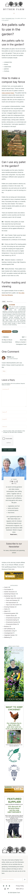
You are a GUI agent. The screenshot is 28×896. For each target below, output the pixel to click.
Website (4, 426)
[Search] (24, 879)
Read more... (14, 534)
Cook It (6, 587)
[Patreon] (8, 889)
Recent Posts (10, 301)
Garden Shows (10, 615)
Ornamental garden (9, 613)
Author (3, 301)
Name (4, 412)
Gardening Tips (8, 596)
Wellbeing (7, 637)
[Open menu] (14, 13)
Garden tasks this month (13, 598)
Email (4, 419)
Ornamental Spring (11, 620)
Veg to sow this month (12, 604)
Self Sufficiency (8, 628)
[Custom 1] (5, 889)
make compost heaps (8, 93)
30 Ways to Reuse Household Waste (7, 339)
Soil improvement (11, 602)
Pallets (15, 331)
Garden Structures (9, 591)
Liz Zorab (12, 304)
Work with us (20, 888)
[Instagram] (9, 886)
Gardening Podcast (9, 594)
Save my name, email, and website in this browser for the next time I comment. (14, 431)
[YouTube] (4, 886)
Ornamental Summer (12, 622)
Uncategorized (8, 633)
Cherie (9, 357)
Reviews (6, 626)
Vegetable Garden (9, 635)
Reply (4, 371)
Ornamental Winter (11, 624)
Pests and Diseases (11, 600)
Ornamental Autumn (12, 618)
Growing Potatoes (9, 607)
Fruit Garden (7, 589)
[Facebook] (6, 886)
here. (13, 569)
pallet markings (6, 331)
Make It (6, 611)
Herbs (6, 609)
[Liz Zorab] (5, 307)
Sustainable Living (9, 631)
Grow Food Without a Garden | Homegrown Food (20, 340)
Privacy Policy (20, 886)
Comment (5, 389)
